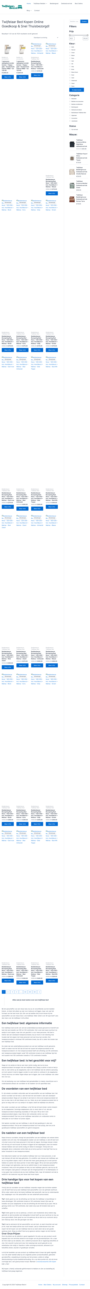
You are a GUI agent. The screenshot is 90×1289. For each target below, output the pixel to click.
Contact (37, 10)
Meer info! (7, 77)
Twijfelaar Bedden (39, 3)
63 (30, 992)
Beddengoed (54, 3)
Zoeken (84, 21)
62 (25, 992)
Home (29, 3)
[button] (46, 3)
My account (57, 1285)
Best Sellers (79, 3)
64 (35, 992)
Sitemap (65, 1285)
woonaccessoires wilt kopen (46, 1261)
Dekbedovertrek (66, 3)
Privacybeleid (73, 1285)
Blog (28, 10)
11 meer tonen (76, 90)
